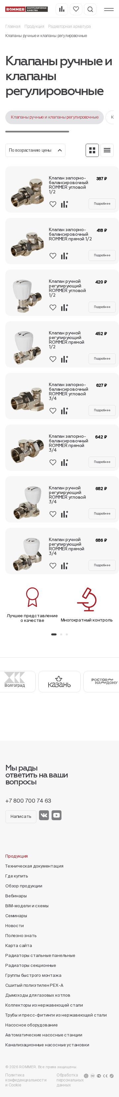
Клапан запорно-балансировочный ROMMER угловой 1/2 (68, 185)
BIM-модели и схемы (27, 905)
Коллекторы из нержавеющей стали (44, 1005)
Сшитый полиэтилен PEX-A (34, 985)
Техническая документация (34, 866)
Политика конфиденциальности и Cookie (26, 1080)
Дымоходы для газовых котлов (37, 995)
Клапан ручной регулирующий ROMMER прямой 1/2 (66, 340)
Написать (21, 816)
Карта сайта (18, 945)
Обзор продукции (23, 885)
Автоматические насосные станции (43, 1034)
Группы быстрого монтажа (33, 975)
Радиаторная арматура (69, 26)
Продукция (34, 26)
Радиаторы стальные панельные (40, 955)
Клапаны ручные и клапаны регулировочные (54, 117)
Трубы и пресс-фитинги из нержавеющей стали (56, 1015)
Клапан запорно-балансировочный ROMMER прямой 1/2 (70, 234)
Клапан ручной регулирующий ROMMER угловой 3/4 (67, 495)
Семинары (16, 915)
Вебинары (15, 895)
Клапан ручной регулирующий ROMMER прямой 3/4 (66, 547)
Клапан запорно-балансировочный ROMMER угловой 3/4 (68, 392)
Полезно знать (20, 935)
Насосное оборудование (31, 1024)
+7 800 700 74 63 (28, 801)
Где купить (16, 875)
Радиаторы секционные (30, 965)
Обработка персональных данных (70, 1080)
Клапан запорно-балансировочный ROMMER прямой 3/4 (68, 443)
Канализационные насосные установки (47, 1044)
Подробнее (102, 203)
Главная (12, 26)
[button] (54, 634)
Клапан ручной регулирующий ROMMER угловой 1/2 (67, 288)
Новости (14, 925)
